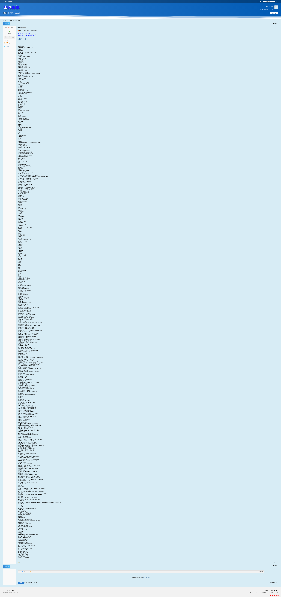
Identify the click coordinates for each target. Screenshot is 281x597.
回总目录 (22, 39)
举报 (275, 562)
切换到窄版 (261, 1)
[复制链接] (23, 27)
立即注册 (271, 6)
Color (21, 571)
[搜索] (277, 1)
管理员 (6, 40)
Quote (26, 571)
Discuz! (11, 590)
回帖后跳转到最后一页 (31, 582)
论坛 (5, 13)
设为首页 (5, 1)
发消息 (7, 46)
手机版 (266, 590)
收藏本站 (10, 1)
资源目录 (10, 13)
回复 (20, 562)
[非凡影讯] (12, 10)
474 (13, 36)
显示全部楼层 (34, 30)
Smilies (30, 571)
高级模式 (261, 571)
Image (22, 571)
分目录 (15, 20)
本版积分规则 (273, 582)
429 (9, 36)
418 (5, 36)
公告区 (10, 20)
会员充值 (17, 13)
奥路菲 (9, 33)
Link (24, 571)
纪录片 (19, 20)
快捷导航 (274, 13)
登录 (267, 6)
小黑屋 (271, 590)
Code (28, 571)
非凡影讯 (3, 21)
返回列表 (275, 23)
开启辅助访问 (259, 1)
